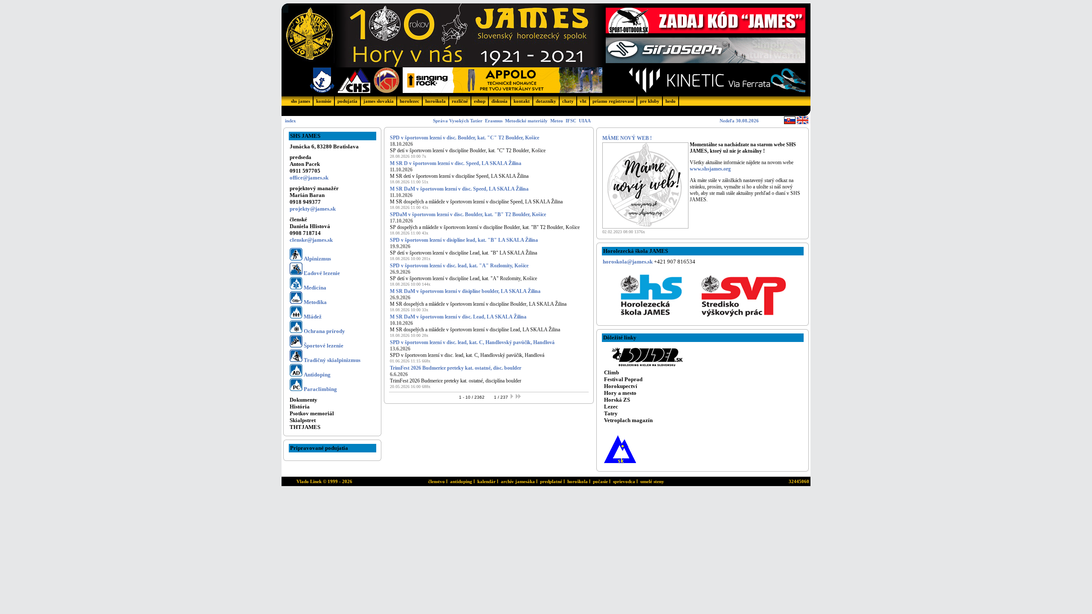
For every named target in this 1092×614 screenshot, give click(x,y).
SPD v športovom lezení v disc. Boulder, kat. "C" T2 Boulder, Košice (464, 138)
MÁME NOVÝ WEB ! (627, 138)
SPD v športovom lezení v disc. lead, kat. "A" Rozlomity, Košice (459, 266)
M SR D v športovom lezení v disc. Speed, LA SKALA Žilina (455, 163)
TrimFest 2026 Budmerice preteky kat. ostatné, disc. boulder (455, 368)
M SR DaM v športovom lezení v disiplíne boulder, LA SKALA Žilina (465, 291)
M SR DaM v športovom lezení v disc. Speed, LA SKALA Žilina (459, 189)
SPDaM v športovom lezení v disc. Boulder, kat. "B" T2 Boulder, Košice (468, 214)
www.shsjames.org (710, 169)
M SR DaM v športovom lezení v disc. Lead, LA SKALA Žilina (458, 317)
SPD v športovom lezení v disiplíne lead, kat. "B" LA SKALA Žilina (464, 240)
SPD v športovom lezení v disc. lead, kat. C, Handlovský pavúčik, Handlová (472, 342)
